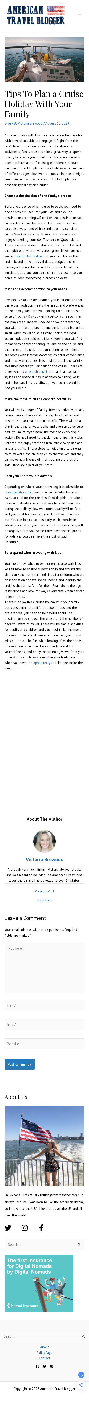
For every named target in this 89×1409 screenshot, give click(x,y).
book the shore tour (19, 492)
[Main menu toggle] (79, 16)
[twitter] (12, 1227)
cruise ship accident (39, 371)
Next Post (44, 900)
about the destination (32, 256)
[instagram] (29, 1227)
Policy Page (44, 1352)
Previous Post (44, 891)
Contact (44, 1358)
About (44, 1347)
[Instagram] (51, 1366)
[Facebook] (38, 1366)
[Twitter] (44, 1366)
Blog (8, 123)
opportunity (41, 663)
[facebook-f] (42, 1227)
